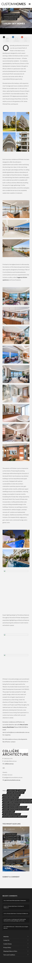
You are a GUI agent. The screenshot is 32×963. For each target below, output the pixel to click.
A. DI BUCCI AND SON (12, 836)
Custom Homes (7, 944)
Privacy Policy (7, 947)
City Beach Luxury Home (14, 867)
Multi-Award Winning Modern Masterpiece (16, 900)
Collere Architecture (15, 792)
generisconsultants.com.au (12, 780)
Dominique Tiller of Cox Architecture (17, 800)
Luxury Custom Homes (11, 804)
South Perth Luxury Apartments (14, 816)
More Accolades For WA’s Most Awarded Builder (15, 844)
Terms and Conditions (9, 955)
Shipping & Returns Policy (10, 951)
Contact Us (6, 940)
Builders (20, 863)
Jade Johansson (10, 27)
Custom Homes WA (10, 19)
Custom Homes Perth (11, 16)
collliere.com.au (9, 763)
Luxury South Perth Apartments (14, 807)
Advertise (6, 936)
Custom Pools (11, 834)
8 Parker (22, 790)
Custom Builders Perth (12, 14)
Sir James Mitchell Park (11, 814)
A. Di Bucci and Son (12, 838)
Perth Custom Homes (13, 860)
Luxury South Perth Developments (15, 809)
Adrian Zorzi (10, 863)
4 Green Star (12, 790)
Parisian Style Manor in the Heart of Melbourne (17, 913)
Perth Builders (8, 811)
